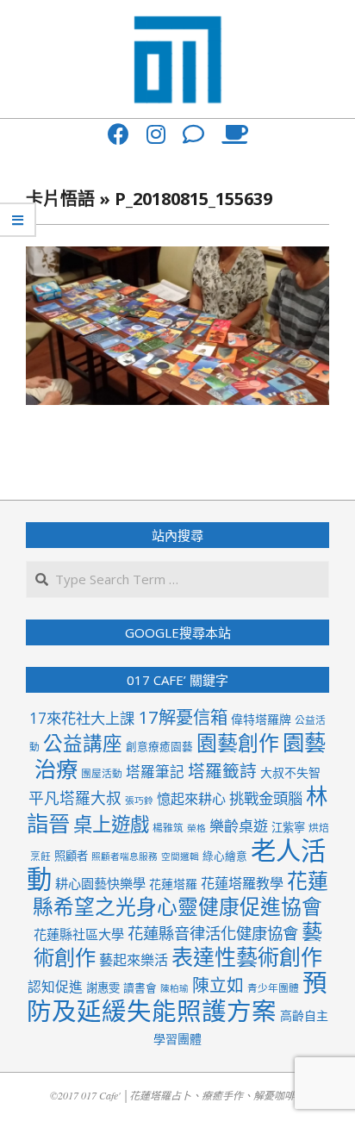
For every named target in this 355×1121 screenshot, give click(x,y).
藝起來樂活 (133, 959)
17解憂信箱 (182, 717)
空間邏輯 (180, 856)
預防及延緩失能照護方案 (177, 996)
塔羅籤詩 (222, 770)
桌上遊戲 (111, 824)
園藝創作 (237, 742)
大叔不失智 (290, 772)
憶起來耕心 (191, 798)
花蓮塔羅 (173, 883)
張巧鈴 (139, 800)
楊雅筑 (168, 827)
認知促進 (55, 986)
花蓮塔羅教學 (242, 883)
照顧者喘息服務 (124, 856)
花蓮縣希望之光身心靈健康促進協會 (180, 893)
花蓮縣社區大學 (79, 934)
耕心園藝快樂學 (100, 883)
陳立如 (218, 985)
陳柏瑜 (174, 988)
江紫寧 (288, 827)
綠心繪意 (224, 855)
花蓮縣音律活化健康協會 (213, 933)
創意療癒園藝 (159, 746)
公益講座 (82, 743)
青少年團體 (273, 987)
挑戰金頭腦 (265, 798)
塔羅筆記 (155, 772)
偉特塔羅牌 (261, 719)
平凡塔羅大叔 (74, 798)
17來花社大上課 (81, 718)
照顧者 (71, 855)
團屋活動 (101, 773)
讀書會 (140, 987)
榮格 (196, 828)
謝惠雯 (103, 987)
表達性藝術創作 (246, 956)
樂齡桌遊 (238, 826)
